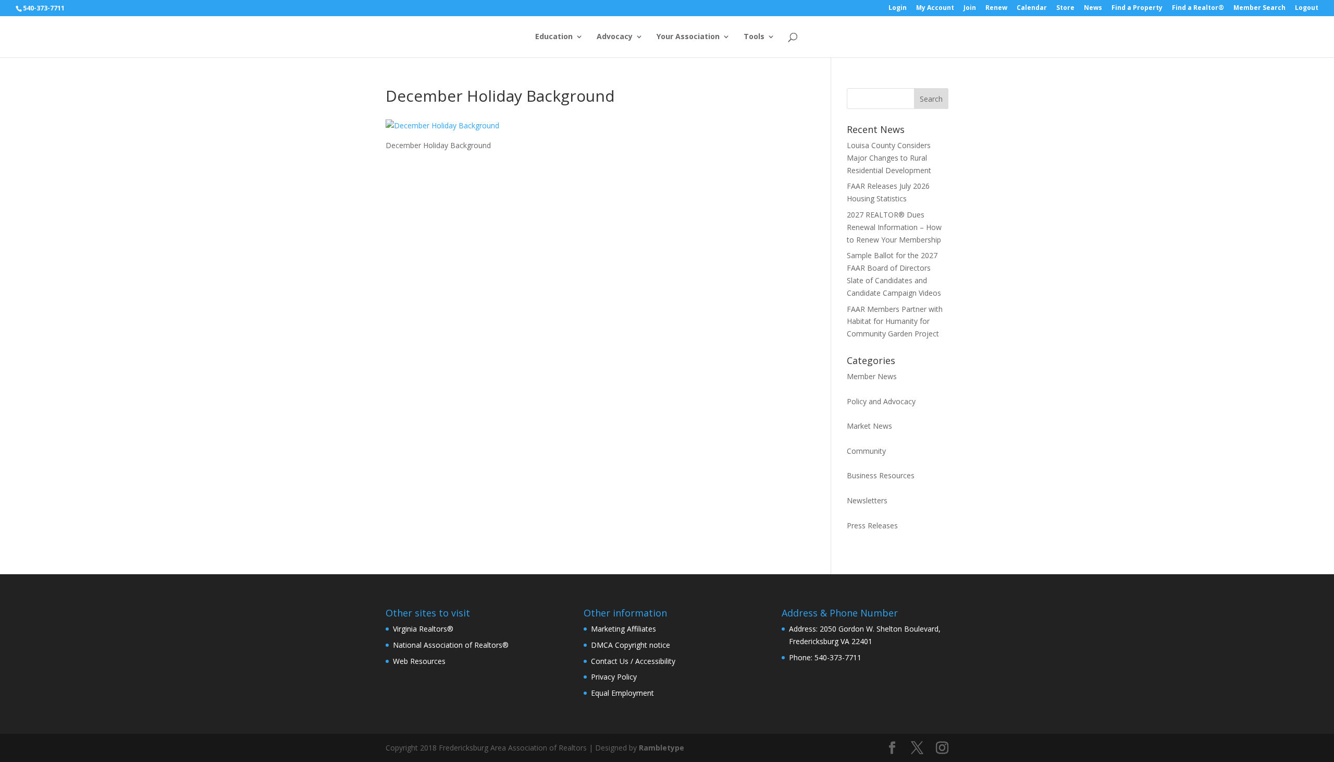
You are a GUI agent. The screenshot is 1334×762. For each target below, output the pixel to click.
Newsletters (867, 500)
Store (1065, 8)
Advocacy (615, 37)
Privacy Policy (614, 677)
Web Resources (419, 661)
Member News (872, 376)
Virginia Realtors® (423, 629)
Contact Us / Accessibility (633, 661)
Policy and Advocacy (881, 401)
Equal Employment (622, 693)
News (1093, 8)
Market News (869, 426)
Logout (1306, 8)
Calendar (1032, 8)
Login (897, 8)
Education (554, 37)
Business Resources (881, 475)
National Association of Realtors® (451, 645)
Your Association (688, 37)
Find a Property (1137, 8)
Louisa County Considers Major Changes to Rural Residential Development (889, 157)
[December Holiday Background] (442, 125)
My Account (935, 8)
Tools (754, 37)
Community (866, 451)
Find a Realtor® (1198, 8)
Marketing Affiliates (623, 629)
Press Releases (872, 525)
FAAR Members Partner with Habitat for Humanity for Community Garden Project (895, 321)
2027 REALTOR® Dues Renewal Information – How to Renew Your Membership (894, 227)
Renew (996, 8)
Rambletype (661, 748)
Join (970, 8)
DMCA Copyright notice (630, 645)
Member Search (1259, 8)
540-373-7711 (44, 8)
